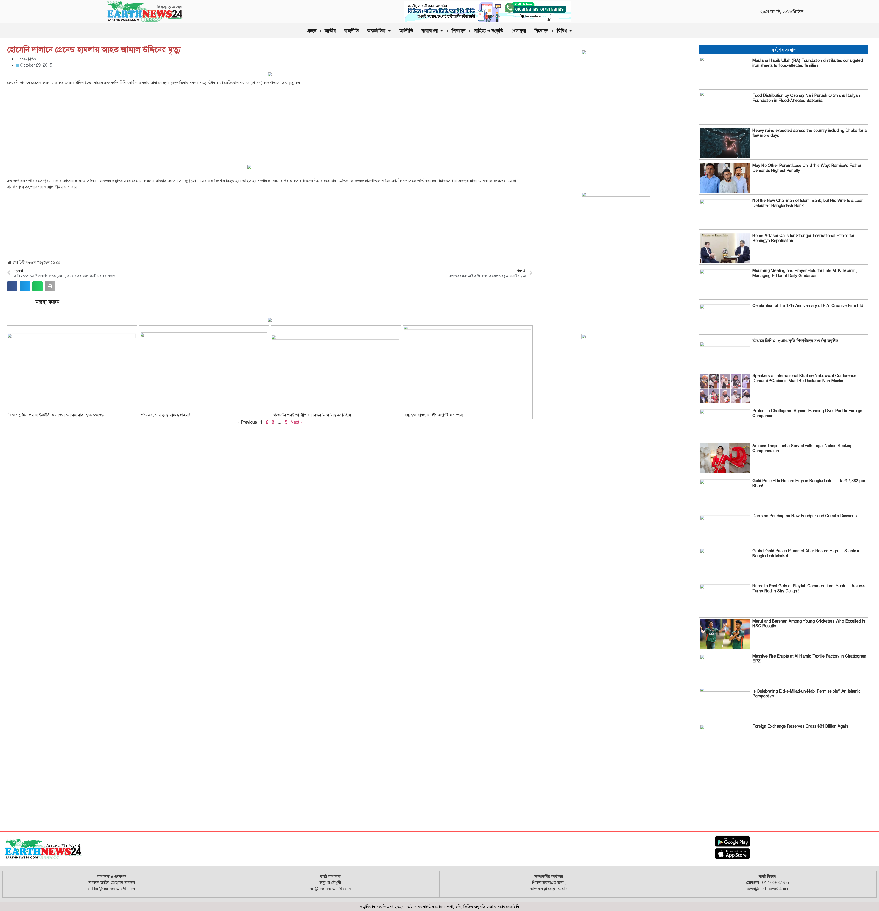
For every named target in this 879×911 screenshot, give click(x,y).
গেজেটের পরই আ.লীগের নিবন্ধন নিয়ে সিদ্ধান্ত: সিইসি (311, 415)
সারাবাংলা (429, 31)
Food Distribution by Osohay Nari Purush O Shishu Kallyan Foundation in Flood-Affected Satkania (806, 98)
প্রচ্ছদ (311, 31)
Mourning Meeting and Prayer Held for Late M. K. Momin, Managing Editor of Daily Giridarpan (804, 273)
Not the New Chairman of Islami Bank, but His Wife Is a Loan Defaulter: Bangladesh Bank (808, 203)
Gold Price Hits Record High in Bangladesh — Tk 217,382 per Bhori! (808, 483)
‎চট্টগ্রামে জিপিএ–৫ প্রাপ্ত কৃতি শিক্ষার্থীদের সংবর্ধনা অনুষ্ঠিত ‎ (796, 340)
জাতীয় (330, 31)
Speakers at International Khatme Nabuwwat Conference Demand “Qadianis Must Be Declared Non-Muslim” (804, 378)
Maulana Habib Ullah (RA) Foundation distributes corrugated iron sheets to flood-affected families (807, 63)
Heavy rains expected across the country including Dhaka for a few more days (809, 133)
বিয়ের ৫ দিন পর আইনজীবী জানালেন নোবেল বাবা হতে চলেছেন (56, 415)
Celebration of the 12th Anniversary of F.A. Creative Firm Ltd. (808, 305)
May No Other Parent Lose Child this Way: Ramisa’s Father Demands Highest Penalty (806, 168)
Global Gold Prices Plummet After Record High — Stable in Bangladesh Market (806, 553)
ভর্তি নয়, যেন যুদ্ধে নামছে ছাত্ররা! (165, 415)
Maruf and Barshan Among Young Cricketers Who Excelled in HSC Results (808, 623)
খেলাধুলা (519, 31)
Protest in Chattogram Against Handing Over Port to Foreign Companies (807, 413)
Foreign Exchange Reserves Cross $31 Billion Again (800, 726)
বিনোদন (541, 31)
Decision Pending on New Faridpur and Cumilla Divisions (804, 516)
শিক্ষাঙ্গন (459, 31)
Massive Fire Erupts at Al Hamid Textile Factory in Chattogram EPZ (809, 658)
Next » (297, 422)
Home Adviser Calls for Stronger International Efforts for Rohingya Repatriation (803, 238)
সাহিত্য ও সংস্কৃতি (488, 31)
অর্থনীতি (406, 31)
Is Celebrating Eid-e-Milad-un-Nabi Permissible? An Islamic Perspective (806, 693)
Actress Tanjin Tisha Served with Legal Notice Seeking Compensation (802, 448)
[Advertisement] (270, 121)
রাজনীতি (351, 31)
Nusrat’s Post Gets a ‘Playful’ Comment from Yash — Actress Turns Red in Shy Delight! (808, 588)
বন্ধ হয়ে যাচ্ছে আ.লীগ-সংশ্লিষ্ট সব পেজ (433, 415)
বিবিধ (562, 31)
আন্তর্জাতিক (376, 31)
